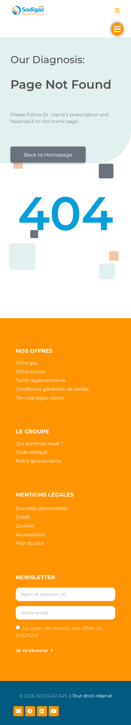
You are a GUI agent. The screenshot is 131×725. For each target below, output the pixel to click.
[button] (117, 10)
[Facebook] (30, 711)
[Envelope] (18, 711)
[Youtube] (54, 711)
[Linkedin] (42, 711)
